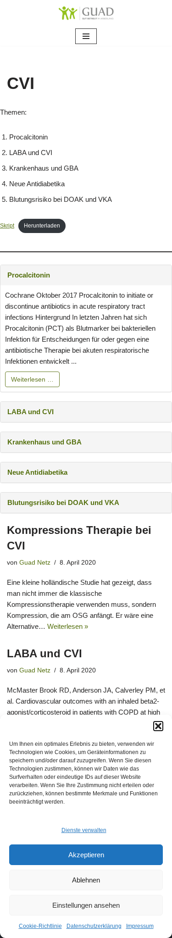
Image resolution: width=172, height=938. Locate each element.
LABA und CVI (30, 412)
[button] (158, 726)
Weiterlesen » (67, 626)
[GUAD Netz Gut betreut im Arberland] (86, 13)
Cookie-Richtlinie (40, 926)
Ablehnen (86, 880)
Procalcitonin (28, 275)
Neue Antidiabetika (37, 472)
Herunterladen (42, 225)
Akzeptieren (86, 855)
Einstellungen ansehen (86, 905)
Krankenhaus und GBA (44, 442)
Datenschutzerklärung (94, 926)
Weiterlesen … (32, 379)
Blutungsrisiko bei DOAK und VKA (63, 502)
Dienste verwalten (83, 830)
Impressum (140, 926)
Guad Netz (34, 562)
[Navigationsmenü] (86, 36)
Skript (7, 225)
